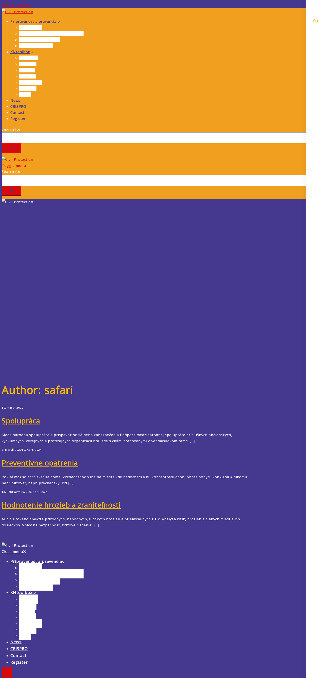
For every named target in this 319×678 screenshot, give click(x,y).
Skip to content (16, 4)
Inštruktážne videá (36, 45)
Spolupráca (21, 420)
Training (27, 70)
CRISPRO (18, 106)
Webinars (27, 64)
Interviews (28, 58)
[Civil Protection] (17, 12)
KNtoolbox (20, 51)
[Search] (11, 148)
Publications (30, 82)
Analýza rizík (30, 27)
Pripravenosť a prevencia (33, 21)
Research (27, 76)
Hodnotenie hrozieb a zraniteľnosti (51, 33)
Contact (17, 112)
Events (25, 94)
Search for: (12, 129)
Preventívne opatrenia (39, 39)
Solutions (27, 88)
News (15, 100)
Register (18, 118)
